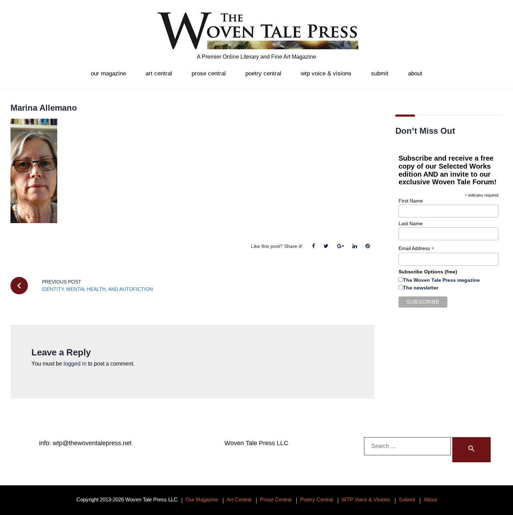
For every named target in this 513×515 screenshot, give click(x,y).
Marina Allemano (43, 107)
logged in (75, 364)
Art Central (159, 73)
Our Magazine (108, 73)
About (415, 73)
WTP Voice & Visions (326, 73)
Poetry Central (263, 73)
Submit (379, 73)
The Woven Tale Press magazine (441, 280)
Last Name (411, 223)
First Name (411, 201)
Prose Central (209, 73)
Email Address (416, 248)
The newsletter (420, 287)
